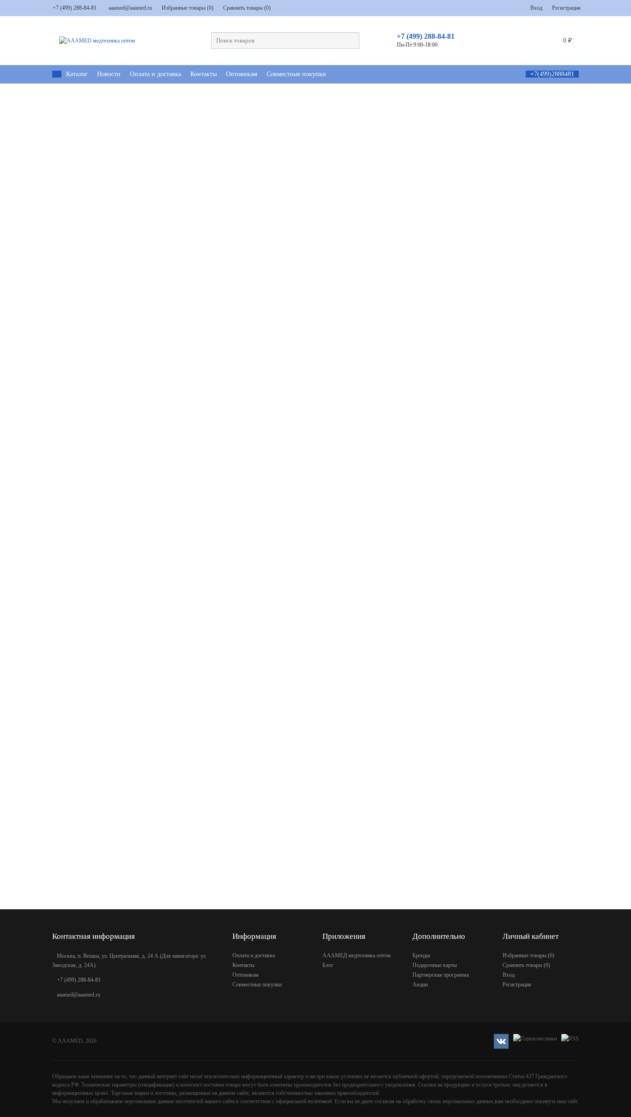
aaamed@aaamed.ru (130, 8)
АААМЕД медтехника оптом (356, 955)
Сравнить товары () (247, 8)
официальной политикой (304, 1101)
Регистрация (566, 8)
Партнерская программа (441, 975)
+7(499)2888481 (552, 74)
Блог (328, 965)
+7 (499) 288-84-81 (75, 8)
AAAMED (70, 1041)
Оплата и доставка (155, 74)
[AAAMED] (56, 74)
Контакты (203, 74)
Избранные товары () (187, 8)
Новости (109, 74)
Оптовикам (241, 74)
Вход (536, 8)
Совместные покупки (296, 74)
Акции (420, 984)
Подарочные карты (435, 965)
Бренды (421, 955)
